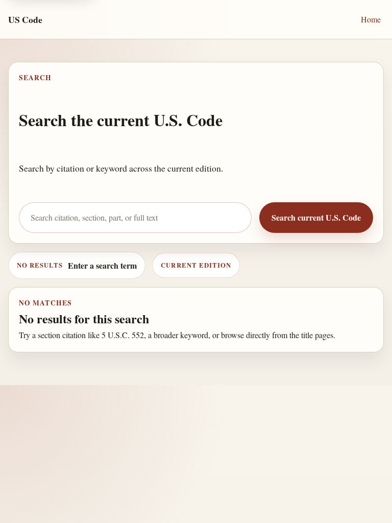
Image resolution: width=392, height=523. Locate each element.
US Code (25, 19)
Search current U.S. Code (316, 217)
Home (371, 19)
